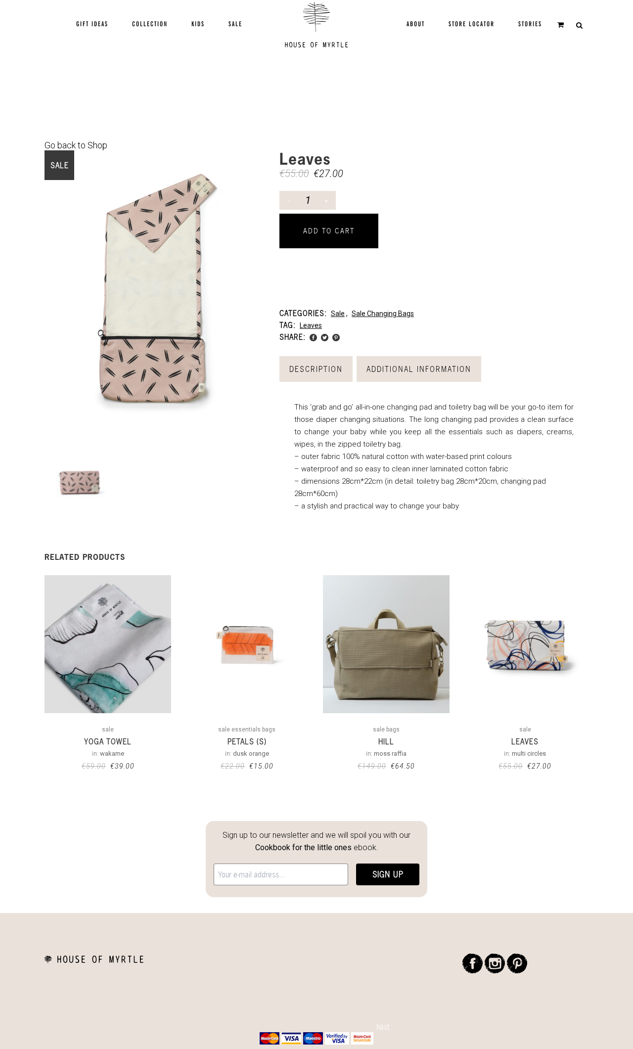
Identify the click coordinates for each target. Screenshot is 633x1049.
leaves (311, 325)
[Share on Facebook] (313, 336)
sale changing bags (383, 314)
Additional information (418, 369)
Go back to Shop (76, 145)
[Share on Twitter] (324, 336)
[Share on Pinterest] (336, 336)
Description (316, 369)
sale (338, 314)
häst (383, 1026)
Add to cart (329, 231)
